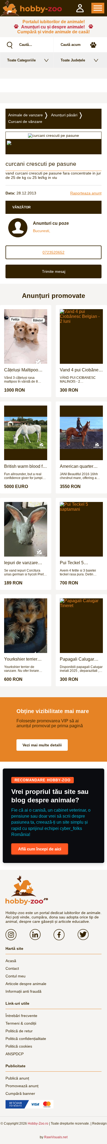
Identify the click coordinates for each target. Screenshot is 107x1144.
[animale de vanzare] (27, 890)
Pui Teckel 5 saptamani (72, 562)
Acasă (10, 961)
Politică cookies (18, 1046)
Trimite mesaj (53, 271)
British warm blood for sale (25, 466)
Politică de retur (19, 1031)
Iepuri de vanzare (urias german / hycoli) (25, 562)
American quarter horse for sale (76, 466)
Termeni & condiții (20, 1023)
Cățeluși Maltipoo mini (21, 370)
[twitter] (90, 934)
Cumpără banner (20, 1093)
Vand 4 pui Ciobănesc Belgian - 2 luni (81, 370)
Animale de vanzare (25, 115)
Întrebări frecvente (21, 1015)
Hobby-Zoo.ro (38, 1123)
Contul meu (15, 976)
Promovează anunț (21, 1086)
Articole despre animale (25, 984)
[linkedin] (42, 934)
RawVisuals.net (55, 1137)
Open (97, 8)
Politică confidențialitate (25, 1038)
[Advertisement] (53, 85)
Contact (12, 968)
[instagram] (17, 934)
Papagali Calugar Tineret (77, 659)
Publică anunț (17, 1078)
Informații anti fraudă (23, 991)
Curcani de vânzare (25, 121)
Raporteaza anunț (86, 193)
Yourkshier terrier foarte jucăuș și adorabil (20, 659)
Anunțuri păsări (64, 115)
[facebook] (66, 934)
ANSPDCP (14, 1054)
